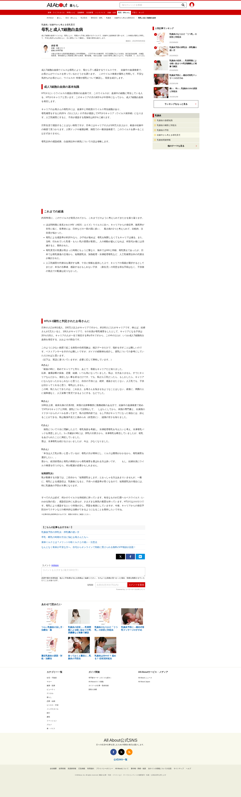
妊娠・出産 (112, 13)
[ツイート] (120, 556)
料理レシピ (71, 13)
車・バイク (51, 729)
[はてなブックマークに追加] (140, 556)
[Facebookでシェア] (130, 556)
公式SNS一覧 (120, 759)
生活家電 (89, 13)
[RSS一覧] (129, 752)
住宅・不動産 (52, 678)
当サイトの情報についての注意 (160, 769)
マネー (49, 682)
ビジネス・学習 (52, 705)
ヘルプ (188, 769)
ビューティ (51, 689)
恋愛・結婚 (51, 701)
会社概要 (53, 769)
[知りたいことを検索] (183, 5)
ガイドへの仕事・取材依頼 (99, 686)
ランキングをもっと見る (176, 104)
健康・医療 (51, 686)
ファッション (52, 721)
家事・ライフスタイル (56, 13)
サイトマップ (179, 769)
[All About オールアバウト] (57, 5)
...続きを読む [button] (140, 56)
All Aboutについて (122, 769)
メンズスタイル (52, 709)
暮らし (74, 5)
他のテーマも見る (176, 146)
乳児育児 (84, 18)
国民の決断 (93, 689)
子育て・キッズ (138, 13)
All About (50, 18)
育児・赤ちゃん (124, 13)
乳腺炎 (108, 18)
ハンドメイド (100, 13)
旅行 (48, 713)
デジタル (50, 693)
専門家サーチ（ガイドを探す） (100, 678)
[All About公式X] (121, 752)
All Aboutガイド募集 (96, 682)
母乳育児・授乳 (97, 18)
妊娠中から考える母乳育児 (125, 18)
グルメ (49, 725)
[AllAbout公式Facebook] (113, 752)
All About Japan (144, 682)
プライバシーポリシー (104, 769)
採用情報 (62, 769)
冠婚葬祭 (80, 13)
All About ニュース (145, 678)
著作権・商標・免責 (138, 769)
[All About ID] (191, 5)
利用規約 (90, 769)
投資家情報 (72, 769)
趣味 (48, 717)
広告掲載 (81, 769)
